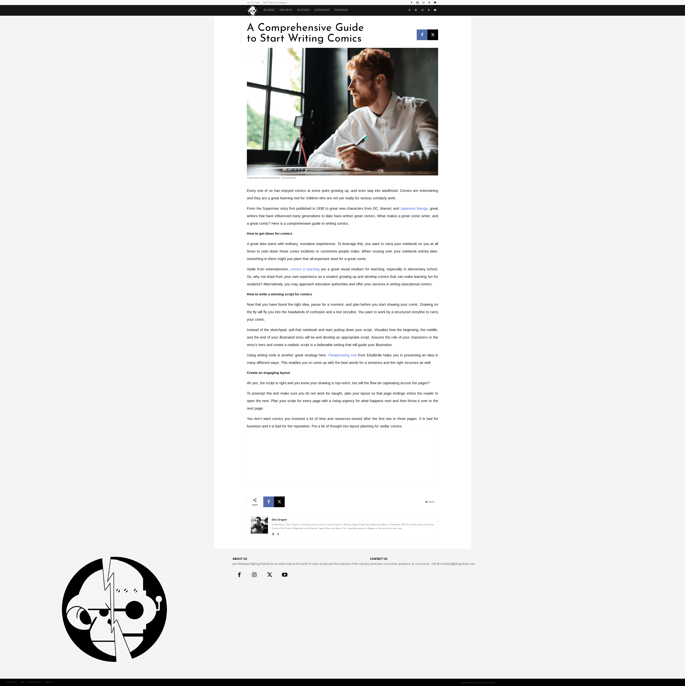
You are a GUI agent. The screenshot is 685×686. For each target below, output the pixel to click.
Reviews (269, 10)
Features (303, 10)
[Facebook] (411, 2)
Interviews (322, 10)
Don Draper (279, 519)
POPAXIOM (341, 10)
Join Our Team (253, 3)
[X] (429, 2)
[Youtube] (435, 2)
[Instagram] (417, 2)
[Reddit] (423, 2)
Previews (286, 10)
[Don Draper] (259, 526)
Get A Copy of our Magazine (275, 3)
